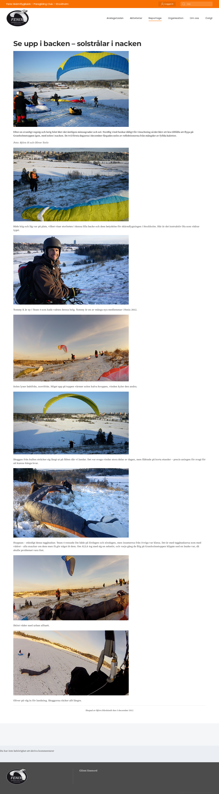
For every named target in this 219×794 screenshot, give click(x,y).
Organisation (175, 18)
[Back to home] (17, 18)
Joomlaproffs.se (205, 792)
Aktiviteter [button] (136, 18)
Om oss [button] (194, 18)
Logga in (168, 3)
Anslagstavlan (115, 18)
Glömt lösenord (88, 770)
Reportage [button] (155, 18)
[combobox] (197, 4)
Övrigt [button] (209, 18)
